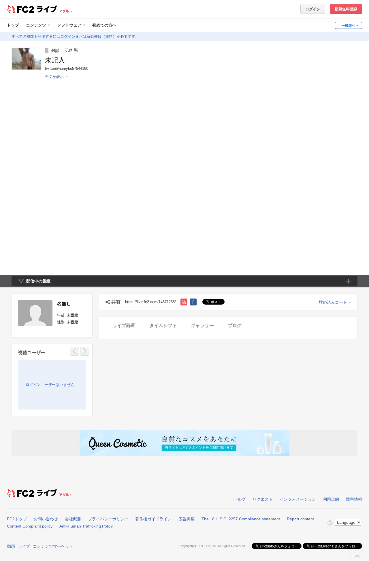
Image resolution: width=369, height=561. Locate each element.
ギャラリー (202, 325)
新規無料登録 (346, 9)
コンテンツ (36, 25)
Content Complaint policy (29, 526)
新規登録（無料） (101, 36)
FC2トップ (17, 519)
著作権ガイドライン (153, 519)
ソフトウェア (69, 25)
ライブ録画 (123, 325)
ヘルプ (240, 499)
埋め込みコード (333, 302)
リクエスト (263, 499)
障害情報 (354, 499)
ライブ (24, 546)
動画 (11, 546)
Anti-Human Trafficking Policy (86, 526)
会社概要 (73, 519)
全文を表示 (54, 76)
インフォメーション (298, 499)
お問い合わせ (46, 519)
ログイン (312, 9)
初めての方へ (104, 25)
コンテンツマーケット (53, 546)
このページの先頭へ (357, 556)
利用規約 (331, 499)
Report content (300, 519)
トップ (13, 25)
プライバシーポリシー (108, 519)
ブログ (235, 325)
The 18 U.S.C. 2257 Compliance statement (241, 519)
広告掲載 (186, 519)
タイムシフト (163, 325)
